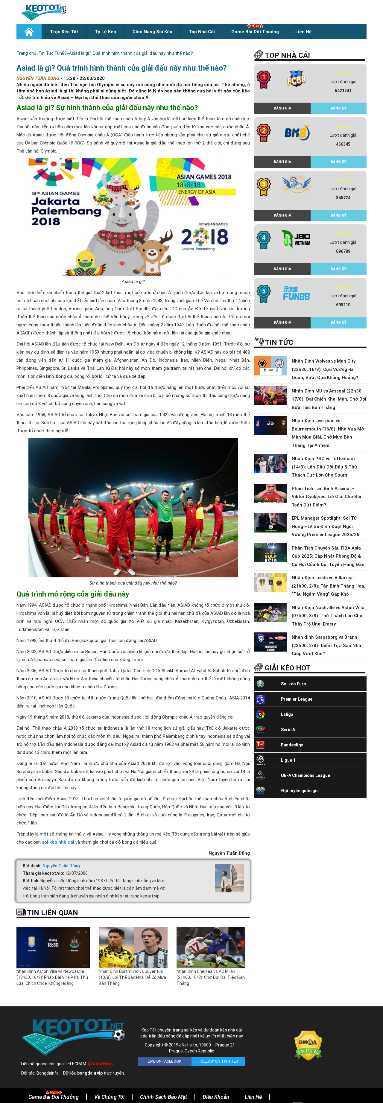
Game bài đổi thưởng (255, 31)
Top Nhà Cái (202, 31)
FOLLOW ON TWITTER (218, 1061)
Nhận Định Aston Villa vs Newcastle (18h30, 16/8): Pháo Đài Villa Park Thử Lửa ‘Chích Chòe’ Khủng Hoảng (52, 977)
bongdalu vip (90, 1073)
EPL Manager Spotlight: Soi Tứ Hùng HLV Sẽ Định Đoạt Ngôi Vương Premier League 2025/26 (325, 526)
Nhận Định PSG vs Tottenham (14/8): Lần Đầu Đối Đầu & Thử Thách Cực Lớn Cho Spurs (324, 467)
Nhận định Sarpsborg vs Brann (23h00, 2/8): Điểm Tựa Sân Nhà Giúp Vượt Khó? (326, 645)
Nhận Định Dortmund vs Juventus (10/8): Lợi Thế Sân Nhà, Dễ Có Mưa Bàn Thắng (132, 977)
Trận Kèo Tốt (64, 31)
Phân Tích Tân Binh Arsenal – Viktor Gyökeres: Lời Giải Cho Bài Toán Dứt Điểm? (326, 497)
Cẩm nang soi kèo (152, 31)
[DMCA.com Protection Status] (308, 1045)
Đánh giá (282, 108)
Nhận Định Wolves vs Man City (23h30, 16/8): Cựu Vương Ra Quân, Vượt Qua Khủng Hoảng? (325, 369)
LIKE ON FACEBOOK (164, 1061)
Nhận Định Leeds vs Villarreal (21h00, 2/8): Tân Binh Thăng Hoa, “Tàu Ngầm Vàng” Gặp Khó (328, 586)
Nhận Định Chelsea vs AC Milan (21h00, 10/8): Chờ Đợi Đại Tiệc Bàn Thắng (211, 977)
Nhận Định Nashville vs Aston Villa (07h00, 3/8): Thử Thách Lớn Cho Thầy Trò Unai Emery (328, 616)
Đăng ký (338, 108)
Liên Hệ (303, 31)
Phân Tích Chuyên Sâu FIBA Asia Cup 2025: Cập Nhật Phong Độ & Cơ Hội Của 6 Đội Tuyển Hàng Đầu (328, 556)
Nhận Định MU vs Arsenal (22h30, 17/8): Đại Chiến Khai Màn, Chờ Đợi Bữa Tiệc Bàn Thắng (329, 399)
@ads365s (100, 1064)
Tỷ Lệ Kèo (105, 31)
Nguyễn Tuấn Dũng (61, 865)
